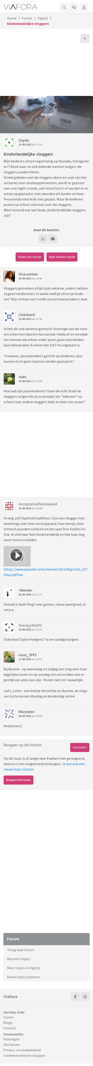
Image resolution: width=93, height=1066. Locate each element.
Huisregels (11, 1039)
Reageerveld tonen (18, 780)
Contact (9, 1028)
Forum (27, 18)
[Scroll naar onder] (84, 38)
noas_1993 (27, 655)
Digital (42, 18)
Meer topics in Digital (23, 968)
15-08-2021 (25, 144)
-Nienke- (26, 590)
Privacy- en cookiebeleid (22, 1050)
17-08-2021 (25, 659)
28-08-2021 (25, 716)
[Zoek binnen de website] (64, 7)
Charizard (27, 314)
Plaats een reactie (29, 257)
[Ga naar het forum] (74, 7)
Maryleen (27, 711)
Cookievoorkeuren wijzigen (24, 1055)
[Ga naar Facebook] (75, 996)
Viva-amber (28, 274)
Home (11, 18)
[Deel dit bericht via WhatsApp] (42, 238)
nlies (23, 377)
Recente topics (18, 959)
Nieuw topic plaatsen (23, 977)
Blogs (7, 1022)
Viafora (10, 996)
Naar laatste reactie (62, 257)
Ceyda (24, 140)
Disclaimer (11, 1044)
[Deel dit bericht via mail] (52, 238)
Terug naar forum (20, 949)
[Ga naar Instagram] (85, 996)
